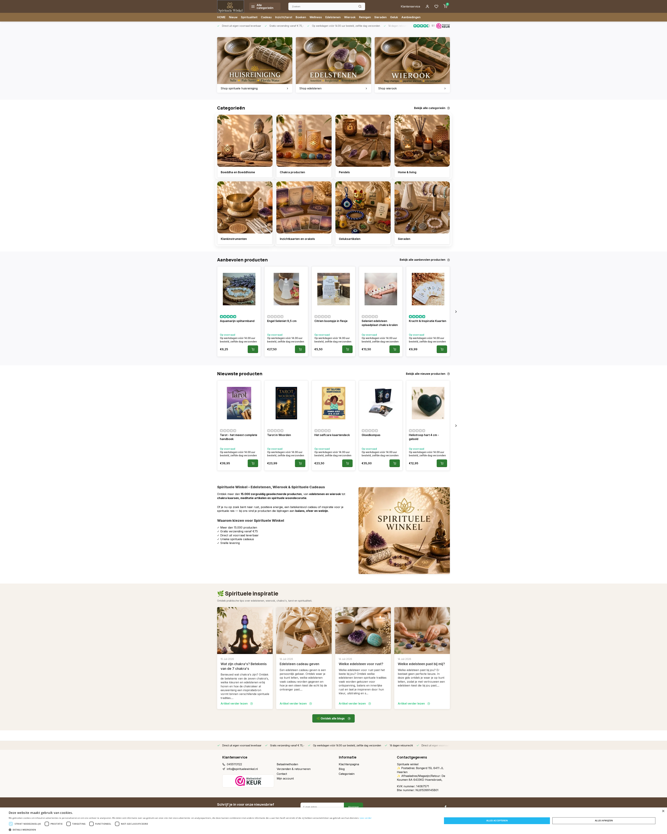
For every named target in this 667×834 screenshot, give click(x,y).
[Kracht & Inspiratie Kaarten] (428, 289)
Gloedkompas (371, 435)
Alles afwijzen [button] (604, 820)
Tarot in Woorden (279, 435)
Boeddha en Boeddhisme (238, 172)
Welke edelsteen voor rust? (361, 664)
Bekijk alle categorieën (429, 108)
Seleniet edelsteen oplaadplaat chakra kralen (380, 322)
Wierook (350, 17)
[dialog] (333, 820)
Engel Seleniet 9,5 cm (282, 321)
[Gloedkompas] (380, 403)
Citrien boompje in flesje (331, 321)
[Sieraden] (422, 207)
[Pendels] (363, 141)
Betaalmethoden (287, 764)
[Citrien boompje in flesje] (333, 289)
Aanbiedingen (411, 17)
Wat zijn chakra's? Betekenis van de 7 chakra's (244, 666)
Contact (282, 774)
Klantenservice (410, 6)
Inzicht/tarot (283, 17)
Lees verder (366, 817)
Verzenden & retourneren (294, 769)
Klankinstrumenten (234, 239)
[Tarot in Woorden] (286, 403)
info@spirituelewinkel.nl (242, 769)
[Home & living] (422, 141)
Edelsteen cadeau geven (299, 664)
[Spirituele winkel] (230, 6)
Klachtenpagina (349, 764)
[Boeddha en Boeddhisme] (245, 141)
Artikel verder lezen (234, 703)
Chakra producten (292, 172)
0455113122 (234, 764)
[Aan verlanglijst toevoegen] (255, 271)
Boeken (301, 17)
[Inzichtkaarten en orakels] (304, 207)
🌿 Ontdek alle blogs (330, 718)
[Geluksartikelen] (363, 207)
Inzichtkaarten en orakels (297, 239)
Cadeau (266, 17)
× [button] (663, 811)
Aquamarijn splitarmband (237, 321)
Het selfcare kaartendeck (332, 435)
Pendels (344, 172)
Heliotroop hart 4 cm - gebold (424, 437)
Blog (342, 769)
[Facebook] (445, 806)
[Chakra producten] (304, 141)
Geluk (394, 17)
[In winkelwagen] (253, 349)
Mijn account (285, 778)
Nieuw (233, 17)
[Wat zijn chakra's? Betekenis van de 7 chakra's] (245, 630)
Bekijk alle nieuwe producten (425, 373)
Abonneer (353, 806)
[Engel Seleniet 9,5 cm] (286, 289)
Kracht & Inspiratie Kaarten (427, 321)
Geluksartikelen (349, 239)
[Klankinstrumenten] (245, 207)
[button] (456, 311)
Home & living (407, 172)
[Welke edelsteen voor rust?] (363, 630)
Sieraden (380, 17)
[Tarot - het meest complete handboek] (239, 403)
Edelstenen (333, 17)
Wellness (316, 17)
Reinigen (365, 17)
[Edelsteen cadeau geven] (304, 630)
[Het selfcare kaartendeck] (333, 403)
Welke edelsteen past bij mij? (421, 664)
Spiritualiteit (249, 17)
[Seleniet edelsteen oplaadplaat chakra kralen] (380, 289)
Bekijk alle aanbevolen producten (422, 259)
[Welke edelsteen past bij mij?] (422, 630)
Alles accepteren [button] (497, 820)
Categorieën (347, 774)
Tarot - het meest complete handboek (238, 437)
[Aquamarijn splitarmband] (239, 289)
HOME (221, 17)
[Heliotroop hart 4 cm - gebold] (428, 403)
